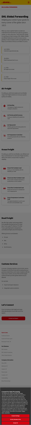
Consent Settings (15, 415)
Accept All (15, 423)
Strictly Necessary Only (15, 419)
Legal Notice (7, 412)
